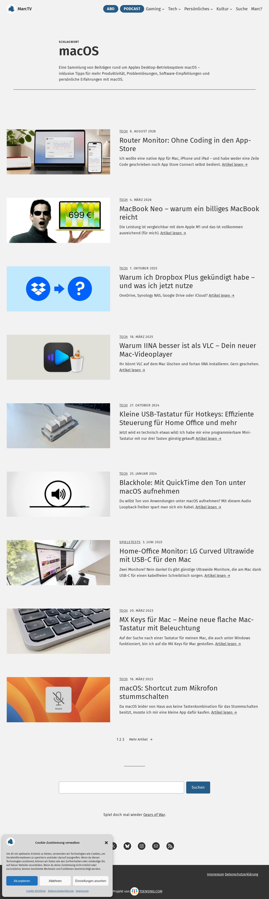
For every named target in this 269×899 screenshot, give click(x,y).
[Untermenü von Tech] (179, 9)
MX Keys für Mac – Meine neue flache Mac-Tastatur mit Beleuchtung (186, 624)
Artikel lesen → (235, 164)
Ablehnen (55, 881)
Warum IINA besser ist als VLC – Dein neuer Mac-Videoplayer (187, 349)
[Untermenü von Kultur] (231, 9)
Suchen (198, 787)
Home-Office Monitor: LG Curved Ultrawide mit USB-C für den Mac (186, 555)
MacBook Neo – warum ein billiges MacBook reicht (189, 213)
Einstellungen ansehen (90, 881)
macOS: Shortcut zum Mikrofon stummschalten (168, 692)
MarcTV (25, 9)
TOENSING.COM (150, 891)
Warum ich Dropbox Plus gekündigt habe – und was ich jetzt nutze (187, 281)
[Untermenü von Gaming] (163, 9)
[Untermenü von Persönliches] (211, 9)
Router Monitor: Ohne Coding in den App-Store (185, 144)
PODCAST (132, 9)
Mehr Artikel (141, 739)
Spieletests (130, 542)
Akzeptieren (22, 881)
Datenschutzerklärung (61, 891)
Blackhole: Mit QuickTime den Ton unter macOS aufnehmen (182, 486)
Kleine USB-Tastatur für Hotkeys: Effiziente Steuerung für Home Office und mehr (186, 418)
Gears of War (154, 814)
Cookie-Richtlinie (36, 891)
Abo (111, 9)
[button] (106, 843)
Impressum (82, 891)
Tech (123, 131)
